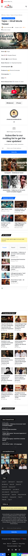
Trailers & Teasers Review (16, 15)
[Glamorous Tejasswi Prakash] (23, 456)
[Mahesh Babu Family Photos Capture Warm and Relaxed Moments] (21, 370)
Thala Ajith (5, 497)
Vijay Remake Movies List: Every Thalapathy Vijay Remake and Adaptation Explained (7, 326)
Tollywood (13, 497)
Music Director (14, 492)
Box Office (5, 484)
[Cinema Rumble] (9, 6)
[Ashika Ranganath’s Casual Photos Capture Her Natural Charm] (21, 336)
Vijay (10, 499)
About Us (9, 543)
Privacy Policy (22, 543)
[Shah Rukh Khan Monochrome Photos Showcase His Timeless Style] (7, 353)
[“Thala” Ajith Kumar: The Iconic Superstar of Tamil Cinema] (6, 268)
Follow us (5, 504)
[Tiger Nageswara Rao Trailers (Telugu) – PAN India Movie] (21, 218)
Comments (23, 247)
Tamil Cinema (5, 494)
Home (4, 15)
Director (18, 484)
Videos (8, 15)
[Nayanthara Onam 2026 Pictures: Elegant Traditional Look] (5, 456)
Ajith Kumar (11, 481)
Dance (12, 484)
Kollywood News (6, 489)
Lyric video (16, 489)
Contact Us (15, 543)
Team (19, 546)
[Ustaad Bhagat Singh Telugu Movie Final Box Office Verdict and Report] (21, 319)
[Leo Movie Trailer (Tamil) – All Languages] (7, 218)
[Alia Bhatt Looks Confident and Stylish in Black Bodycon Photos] (7, 336)
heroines (4, 486)
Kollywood (12, 486)
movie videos (5, 492)
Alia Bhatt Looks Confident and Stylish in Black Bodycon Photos (7, 343)
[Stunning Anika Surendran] (6, 261)
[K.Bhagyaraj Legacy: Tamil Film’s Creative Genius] (6, 275)
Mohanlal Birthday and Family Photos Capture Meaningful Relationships (20, 361)
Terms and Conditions (12, 546)
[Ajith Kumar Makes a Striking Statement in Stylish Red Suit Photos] (7, 388)
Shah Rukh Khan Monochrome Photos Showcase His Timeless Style (7, 361)
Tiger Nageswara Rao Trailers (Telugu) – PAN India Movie (20, 224)
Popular (4, 247)
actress (4, 481)
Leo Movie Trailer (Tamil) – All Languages (5, 224)
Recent (13, 247)
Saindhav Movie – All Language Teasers (20, 209)
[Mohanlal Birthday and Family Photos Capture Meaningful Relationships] (21, 353)
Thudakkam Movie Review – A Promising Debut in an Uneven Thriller (20, 395)
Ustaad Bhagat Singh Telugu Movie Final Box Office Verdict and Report (21, 326)
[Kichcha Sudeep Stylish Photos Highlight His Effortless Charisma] (7, 370)
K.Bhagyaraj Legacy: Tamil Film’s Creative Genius (18, 274)
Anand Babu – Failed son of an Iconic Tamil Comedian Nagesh (18, 254)
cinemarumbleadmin (8, 27)
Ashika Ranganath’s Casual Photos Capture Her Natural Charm (20, 343)
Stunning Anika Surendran (18, 259)
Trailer (20, 497)
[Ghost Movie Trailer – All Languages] (6, 282)
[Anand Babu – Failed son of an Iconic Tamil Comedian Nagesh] (6, 254)
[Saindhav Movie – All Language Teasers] (21, 204)
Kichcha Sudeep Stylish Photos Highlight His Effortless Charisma (6, 378)
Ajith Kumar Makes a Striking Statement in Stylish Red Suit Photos (7, 395)
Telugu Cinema (22, 494)
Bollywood (10, 103)
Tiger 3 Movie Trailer (6, 209)
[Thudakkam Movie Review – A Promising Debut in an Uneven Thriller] (21, 388)
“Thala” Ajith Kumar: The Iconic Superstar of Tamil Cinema (18, 267)
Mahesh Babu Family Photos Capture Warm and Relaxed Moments (20, 378)
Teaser (19, 103)
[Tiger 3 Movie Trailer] (7, 204)
